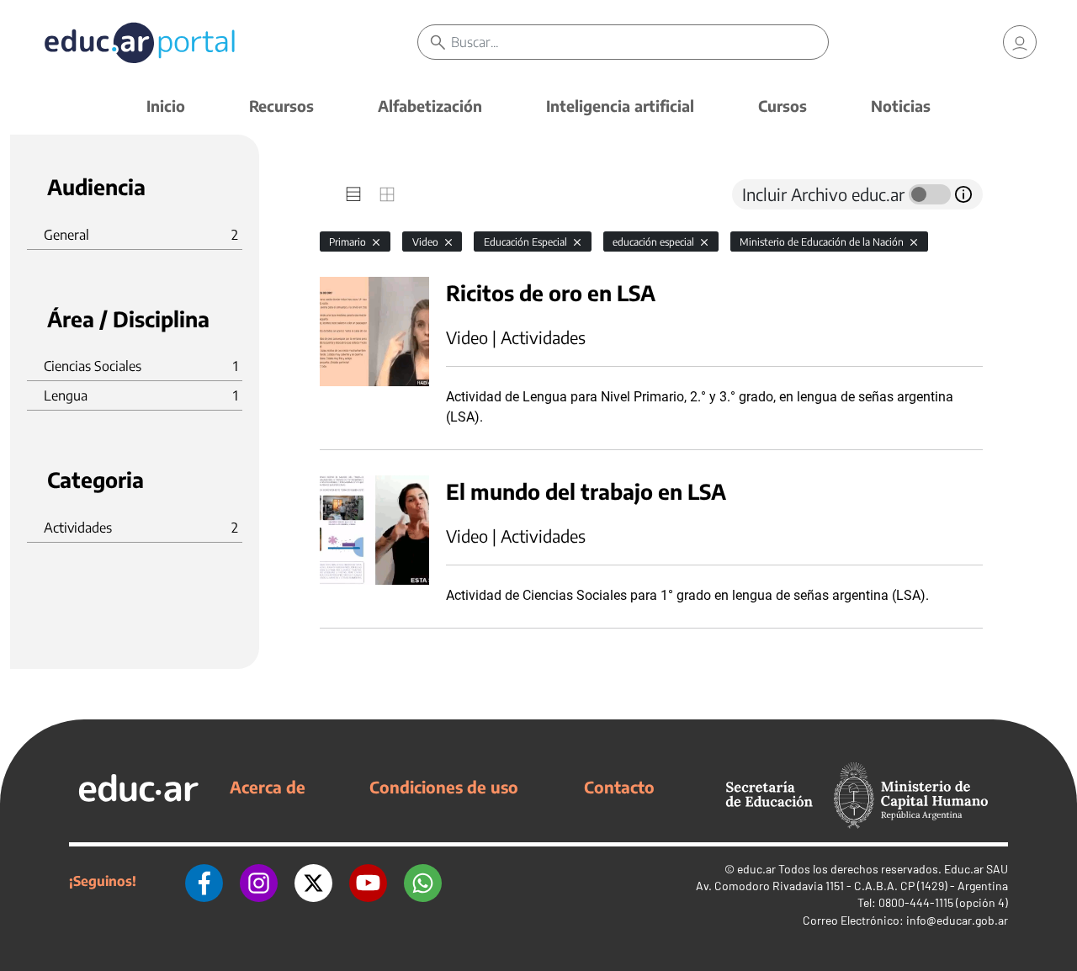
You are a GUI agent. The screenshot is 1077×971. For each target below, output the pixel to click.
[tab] (353, 194)
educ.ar (756, 869)
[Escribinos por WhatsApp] (423, 881)
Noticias (901, 105)
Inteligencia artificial (620, 105)
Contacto (619, 787)
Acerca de (267, 787)
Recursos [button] (281, 105)
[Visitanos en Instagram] (259, 881)
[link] (1020, 42)
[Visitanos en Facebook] (204, 881)
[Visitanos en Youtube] (368, 881)
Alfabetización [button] (430, 105)
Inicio (165, 105)
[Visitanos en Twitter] (313, 881)
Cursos (782, 105)
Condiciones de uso (443, 787)
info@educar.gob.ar (957, 920)
